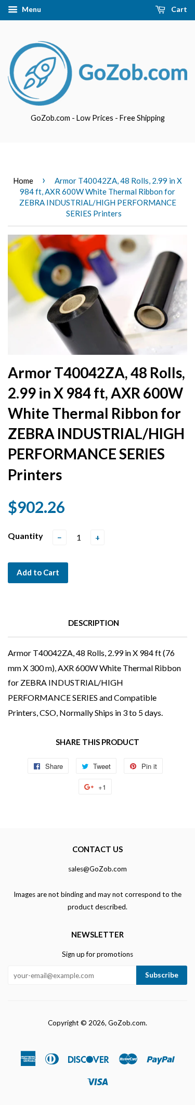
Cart (178, 9)
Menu (30, 9)
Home (23, 180)
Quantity (25, 536)
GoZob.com (127, 1023)
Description (93, 622)
